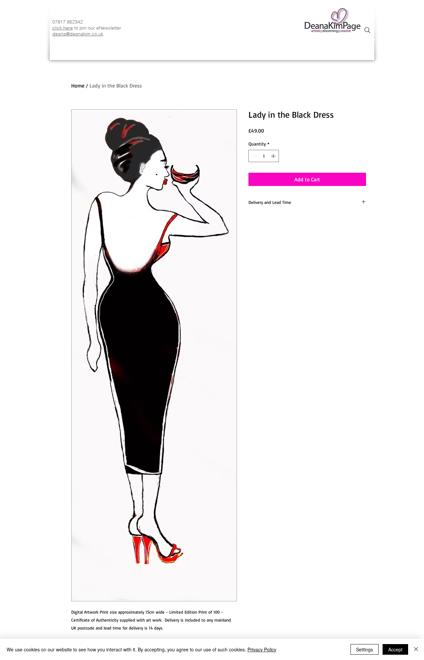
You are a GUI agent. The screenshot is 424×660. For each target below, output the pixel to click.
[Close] (416, 649)
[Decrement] (253, 156)
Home (77, 85)
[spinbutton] (264, 156)
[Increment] (274, 156)
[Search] (367, 30)
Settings (364, 649)
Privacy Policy (261, 649)
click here (62, 28)
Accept (395, 649)
